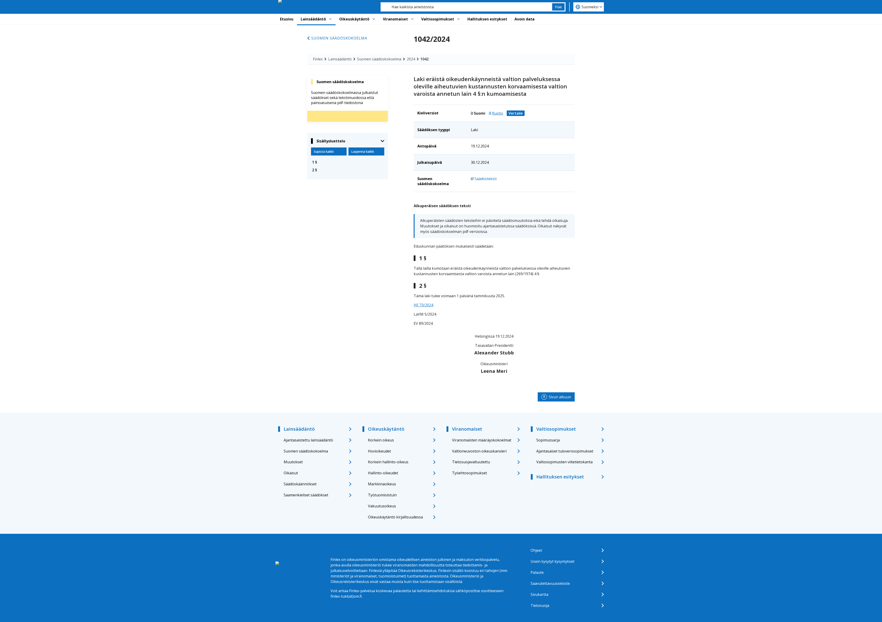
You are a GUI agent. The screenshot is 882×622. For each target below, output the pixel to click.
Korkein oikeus (381, 440)
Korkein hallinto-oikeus (388, 461)
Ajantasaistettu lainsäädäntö (308, 440)
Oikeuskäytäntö (354, 19)
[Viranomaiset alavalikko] (412, 19)
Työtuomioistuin (382, 495)
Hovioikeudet (379, 451)
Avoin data (524, 19)
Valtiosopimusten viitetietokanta (564, 461)
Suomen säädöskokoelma (339, 38)
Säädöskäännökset (300, 483)
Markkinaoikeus (382, 483)
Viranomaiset (395, 19)
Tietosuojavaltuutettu (471, 461)
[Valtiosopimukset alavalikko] (458, 19)
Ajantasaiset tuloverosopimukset (564, 451)
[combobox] (466, 6)
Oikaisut (291, 472)
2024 (411, 59)
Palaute (537, 572)
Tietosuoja (540, 605)
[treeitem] (347, 162)
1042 (424, 59)
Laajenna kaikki (362, 151)
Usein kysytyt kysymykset (552, 561)
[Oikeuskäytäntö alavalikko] (373, 19)
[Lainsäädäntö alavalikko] (330, 19)
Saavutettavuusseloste (550, 583)
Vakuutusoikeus (382, 506)
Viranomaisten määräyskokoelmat (481, 440)
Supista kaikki (324, 151)
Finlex (318, 59)
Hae (558, 6)
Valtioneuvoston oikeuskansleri (479, 451)
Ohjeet (536, 550)
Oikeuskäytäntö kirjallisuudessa (395, 517)
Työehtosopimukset (469, 472)
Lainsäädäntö (313, 19)
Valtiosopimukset (437, 19)
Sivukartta (539, 594)
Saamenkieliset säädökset (306, 495)
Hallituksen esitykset (487, 19)
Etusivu (286, 19)
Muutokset (293, 461)
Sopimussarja (548, 440)
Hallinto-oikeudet (383, 472)
